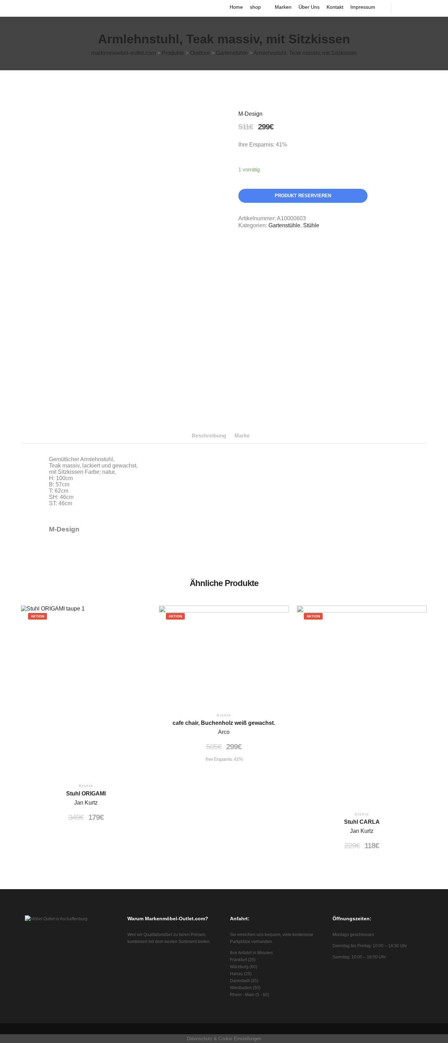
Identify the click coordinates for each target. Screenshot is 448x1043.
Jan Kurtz (86, 803)
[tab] (209, 435)
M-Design (250, 114)
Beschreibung (209, 435)
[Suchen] (403, 8)
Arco (224, 732)
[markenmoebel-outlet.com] (24, 8)
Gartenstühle (284, 225)
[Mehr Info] (415, 8)
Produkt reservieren (303, 195)
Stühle (311, 225)
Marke (242, 435)
